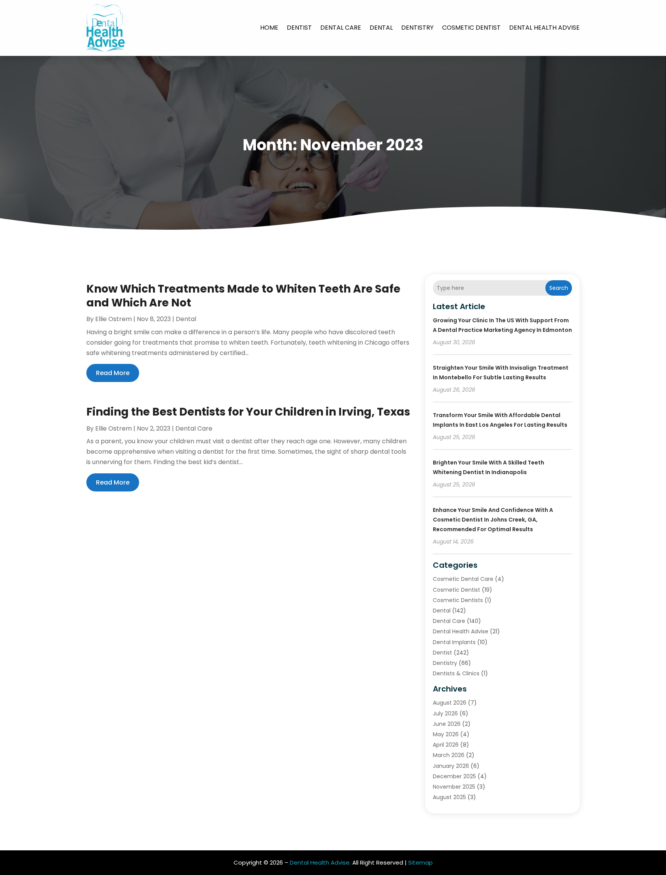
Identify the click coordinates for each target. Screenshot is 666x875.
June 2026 (447, 724)
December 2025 (454, 776)
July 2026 (445, 713)
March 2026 (448, 755)
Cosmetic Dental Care (463, 579)
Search (558, 288)
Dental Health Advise (544, 27)
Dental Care (340, 27)
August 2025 (449, 797)
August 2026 (449, 703)
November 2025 (454, 787)
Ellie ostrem (113, 319)
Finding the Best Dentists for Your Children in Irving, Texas (248, 411)
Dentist (299, 27)
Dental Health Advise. (320, 862)
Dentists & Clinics (456, 673)
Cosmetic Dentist (471, 27)
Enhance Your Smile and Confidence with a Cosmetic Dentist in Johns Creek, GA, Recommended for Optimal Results (493, 519)
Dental (381, 27)
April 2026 (446, 745)
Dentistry (417, 27)
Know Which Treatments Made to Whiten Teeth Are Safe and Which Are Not (243, 295)
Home (269, 27)
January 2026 (451, 766)
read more (113, 373)
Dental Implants (454, 642)
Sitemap (420, 862)
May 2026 (446, 734)
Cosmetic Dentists (458, 600)
